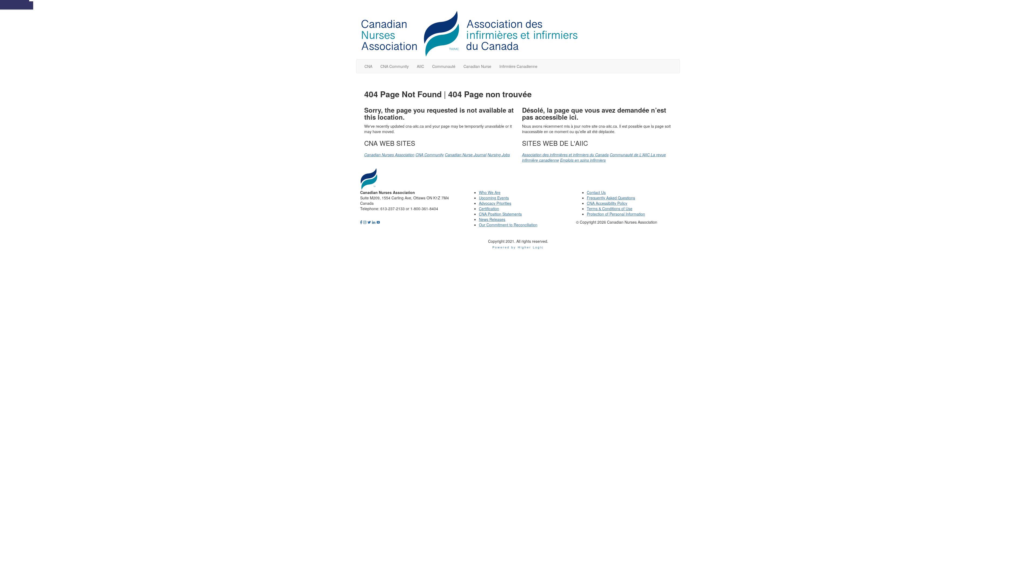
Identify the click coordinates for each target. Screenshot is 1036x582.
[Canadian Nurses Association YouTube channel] (378, 222)
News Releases (492, 219)
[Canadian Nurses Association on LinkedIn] (373, 222)
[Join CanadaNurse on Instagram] (364, 222)
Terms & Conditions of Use (609, 208)
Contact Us (596, 192)
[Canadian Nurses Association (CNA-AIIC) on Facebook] (361, 222)
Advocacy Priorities (495, 203)
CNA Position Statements (500, 214)
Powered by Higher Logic (518, 247)
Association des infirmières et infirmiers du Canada (565, 154)
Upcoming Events (494, 197)
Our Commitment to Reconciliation (508, 224)
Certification (489, 208)
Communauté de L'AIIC (630, 154)
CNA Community (429, 154)
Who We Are (489, 192)
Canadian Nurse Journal (465, 154)
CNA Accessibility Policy (607, 203)
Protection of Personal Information (616, 214)
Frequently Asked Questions (611, 197)
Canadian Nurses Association (389, 154)
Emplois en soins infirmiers (583, 160)
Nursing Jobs (499, 154)
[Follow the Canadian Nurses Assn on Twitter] (369, 222)
